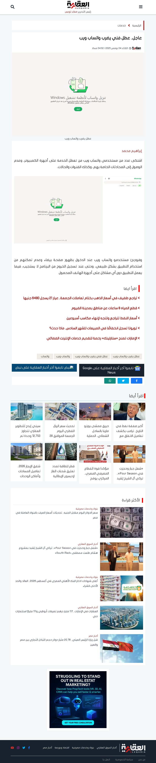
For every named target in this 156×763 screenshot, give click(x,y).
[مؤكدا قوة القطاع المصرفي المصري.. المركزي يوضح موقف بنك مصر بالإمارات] (95, 453)
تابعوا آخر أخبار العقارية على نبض (39, 367)
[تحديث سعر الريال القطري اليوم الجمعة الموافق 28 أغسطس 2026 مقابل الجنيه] (61, 411)
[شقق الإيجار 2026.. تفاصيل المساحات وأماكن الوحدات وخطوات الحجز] (27, 451)
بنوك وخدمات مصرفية (83, 747)
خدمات (122, 25)
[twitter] (123, 381)
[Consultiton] (78, 699)
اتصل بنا (106, 759)
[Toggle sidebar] (140, 7)
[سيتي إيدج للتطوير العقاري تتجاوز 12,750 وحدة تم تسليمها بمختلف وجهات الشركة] (27, 411)
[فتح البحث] (12, 7)
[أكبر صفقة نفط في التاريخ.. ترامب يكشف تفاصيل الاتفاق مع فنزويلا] (129, 411)
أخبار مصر (47, 747)
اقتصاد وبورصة (62, 747)
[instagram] (18, 748)
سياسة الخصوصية (124, 759)
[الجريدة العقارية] (133, 747)
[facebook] (136, 381)
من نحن (141, 759)
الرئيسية (136, 25)
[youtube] (12, 748)
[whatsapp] (110, 381)
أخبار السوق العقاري (107, 747)
